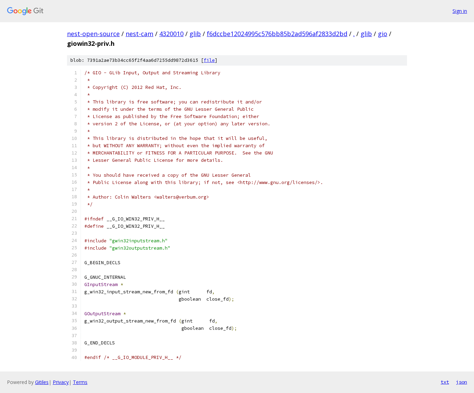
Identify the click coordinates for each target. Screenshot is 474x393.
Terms (80, 382)
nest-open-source (93, 34)
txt (445, 382)
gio (382, 34)
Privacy (61, 382)
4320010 (171, 34)
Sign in (459, 11)
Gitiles (42, 382)
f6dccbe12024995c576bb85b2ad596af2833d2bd (277, 34)
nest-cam (139, 34)
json (461, 382)
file (209, 60)
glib (195, 34)
